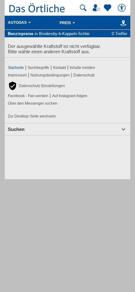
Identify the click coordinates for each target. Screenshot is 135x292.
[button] (36, 86)
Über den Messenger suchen (32, 103)
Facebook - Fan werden (28, 96)
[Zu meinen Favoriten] (108, 8)
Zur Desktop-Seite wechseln (32, 116)
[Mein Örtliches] (97, 8)
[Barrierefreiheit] (122, 8)
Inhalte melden (82, 67)
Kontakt (59, 67)
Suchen (16, 129)
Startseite (16, 67)
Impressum (17, 75)
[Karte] (122, 23)
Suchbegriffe (38, 67)
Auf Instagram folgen (69, 96)
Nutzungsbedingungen (50, 75)
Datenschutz (84, 75)
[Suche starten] (83, 8)
